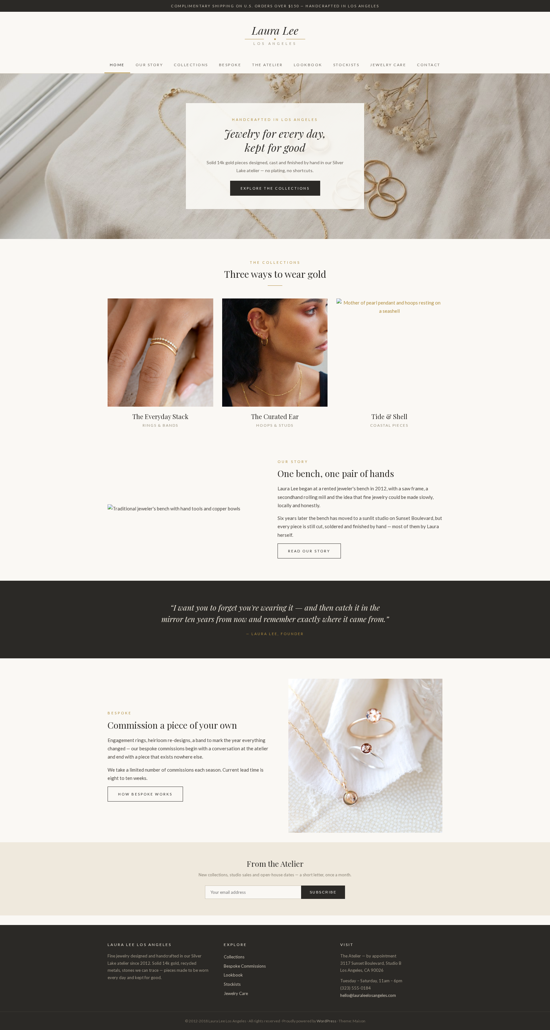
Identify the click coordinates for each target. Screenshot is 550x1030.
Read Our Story (309, 551)
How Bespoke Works (145, 794)
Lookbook (308, 64)
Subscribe (323, 892)
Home (117, 64)
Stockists (346, 64)
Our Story (149, 64)
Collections (191, 64)
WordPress (326, 1021)
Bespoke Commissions (245, 966)
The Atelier (267, 64)
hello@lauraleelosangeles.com (368, 995)
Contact (429, 64)
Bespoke (230, 64)
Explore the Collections (275, 188)
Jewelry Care (388, 64)
